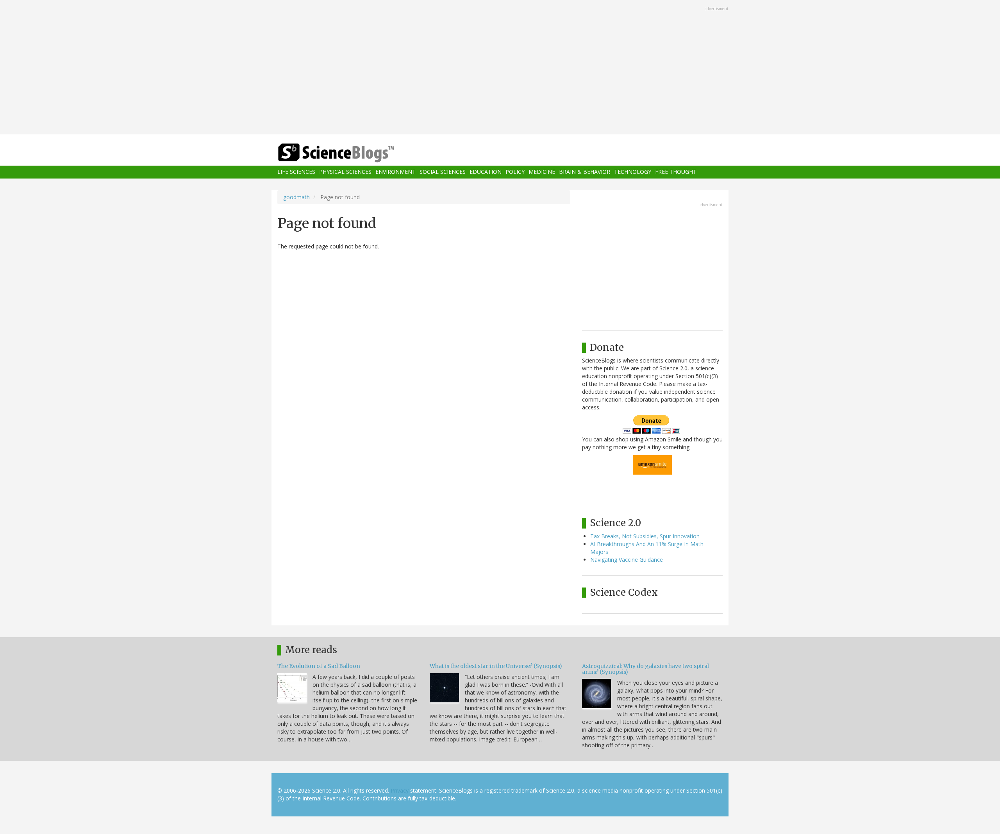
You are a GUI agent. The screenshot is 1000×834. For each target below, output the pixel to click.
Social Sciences (443, 172)
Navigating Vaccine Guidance (626, 559)
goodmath (296, 197)
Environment (395, 172)
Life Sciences (296, 172)
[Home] (351, 153)
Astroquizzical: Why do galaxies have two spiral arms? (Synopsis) (645, 669)
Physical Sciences (345, 172)
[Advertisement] (500, 68)
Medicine (542, 172)
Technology (632, 172)
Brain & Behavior (584, 172)
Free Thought (675, 172)
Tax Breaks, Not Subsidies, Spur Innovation (645, 536)
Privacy (400, 790)
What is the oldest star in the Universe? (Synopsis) (496, 666)
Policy (515, 172)
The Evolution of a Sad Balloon (318, 666)
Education (486, 172)
